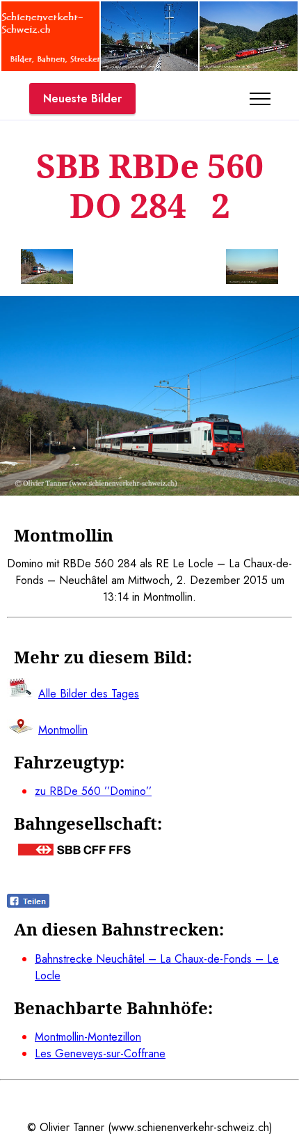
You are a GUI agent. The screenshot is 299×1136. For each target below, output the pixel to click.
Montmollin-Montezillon (88, 1037)
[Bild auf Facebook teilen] (28, 904)
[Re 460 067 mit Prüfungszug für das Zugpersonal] (249, 67)
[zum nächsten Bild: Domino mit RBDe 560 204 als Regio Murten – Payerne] (252, 269)
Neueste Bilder (82, 98)
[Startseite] (50, 67)
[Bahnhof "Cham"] (150, 67)
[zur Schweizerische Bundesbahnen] (74, 852)
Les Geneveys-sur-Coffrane (100, 1054)
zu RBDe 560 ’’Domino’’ (93, 791)
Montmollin (63, 730)
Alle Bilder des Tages (88, 694)
